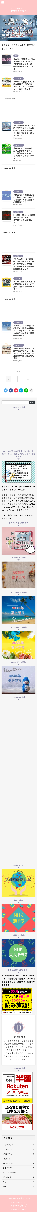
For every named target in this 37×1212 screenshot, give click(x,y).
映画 (4, 1186)
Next (35, 28)
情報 (4, 1182)
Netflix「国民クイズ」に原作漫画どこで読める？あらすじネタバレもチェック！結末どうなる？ (24, 85)
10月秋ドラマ (8, 1145)
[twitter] (6, 390)
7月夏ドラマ (7, 1158)
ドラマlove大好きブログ (18, 1202)
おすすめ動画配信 (10, 1172)
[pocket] (16, 390)
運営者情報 (26, 1198)
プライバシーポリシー (13, 1198)
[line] (26, 390)
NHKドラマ (7, 1168)
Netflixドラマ (8, 1163)
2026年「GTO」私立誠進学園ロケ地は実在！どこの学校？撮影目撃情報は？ (24, 219)
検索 (32, 402)
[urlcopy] (31, 390)
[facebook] (11, 390)
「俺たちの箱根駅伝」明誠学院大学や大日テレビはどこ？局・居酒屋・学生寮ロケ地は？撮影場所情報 (23, 353)
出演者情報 (7, 1177)
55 (28, 379)
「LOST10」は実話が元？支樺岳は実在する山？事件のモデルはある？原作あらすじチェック (23, 153)
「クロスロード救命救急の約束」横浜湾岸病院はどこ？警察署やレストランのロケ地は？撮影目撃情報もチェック (23, 330)
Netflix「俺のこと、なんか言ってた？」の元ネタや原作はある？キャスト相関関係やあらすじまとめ (24, 64)
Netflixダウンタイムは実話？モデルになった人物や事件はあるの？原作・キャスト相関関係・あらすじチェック (24, 130)
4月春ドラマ (7, 1154)
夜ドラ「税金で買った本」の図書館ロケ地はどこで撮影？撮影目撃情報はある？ (24, 285)
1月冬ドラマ (7, 1149)
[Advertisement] (18, 110)
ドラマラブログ (18, 11)
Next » (18, 371)
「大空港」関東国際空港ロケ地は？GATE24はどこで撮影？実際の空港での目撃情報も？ (23, 198)
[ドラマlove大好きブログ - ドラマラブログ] (21, 390)
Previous (2, 28)
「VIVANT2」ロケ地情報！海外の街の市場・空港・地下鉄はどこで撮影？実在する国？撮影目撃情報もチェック (23, 264)
